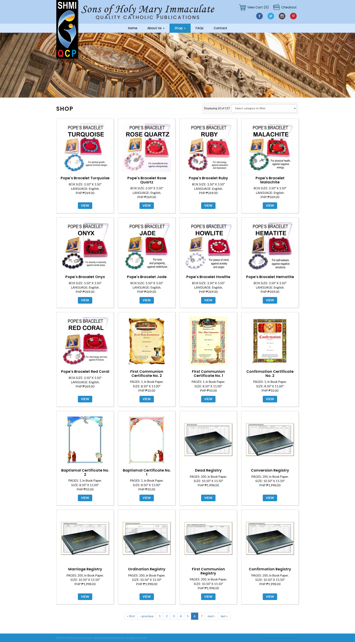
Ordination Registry (146, 569)
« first (131, 616)
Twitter (270, 16)
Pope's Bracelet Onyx (85, 276)
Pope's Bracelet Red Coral (85, 371)
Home (132, 28)
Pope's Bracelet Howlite (208, 276)
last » (224, 616)
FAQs (200, 28)
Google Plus (294, 16)
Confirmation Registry (270, 569)
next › (212, 616)
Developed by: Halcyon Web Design (279, 637)
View (85, 205)
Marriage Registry (85, 569)
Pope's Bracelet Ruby (208, 178)
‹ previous (147, 616)
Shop (179, 28)
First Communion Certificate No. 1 (208, 373)
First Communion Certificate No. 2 (146, 373)
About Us (155, 28)
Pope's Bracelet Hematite (270, 276)
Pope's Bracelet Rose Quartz (146, 180)
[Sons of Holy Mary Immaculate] (67, 30)
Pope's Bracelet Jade (147, 276)
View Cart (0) (258, 7)
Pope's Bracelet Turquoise (85, 178)
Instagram (282, 16)
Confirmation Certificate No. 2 (270, 373)
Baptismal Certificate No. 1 (147, 472)
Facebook (259, 16)
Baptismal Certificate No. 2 (85, 472)
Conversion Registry (270, 470)
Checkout (289, 7)
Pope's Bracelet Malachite (270, 180)
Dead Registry (208, 470)
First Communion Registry (208, 571)
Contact (220, 28)
